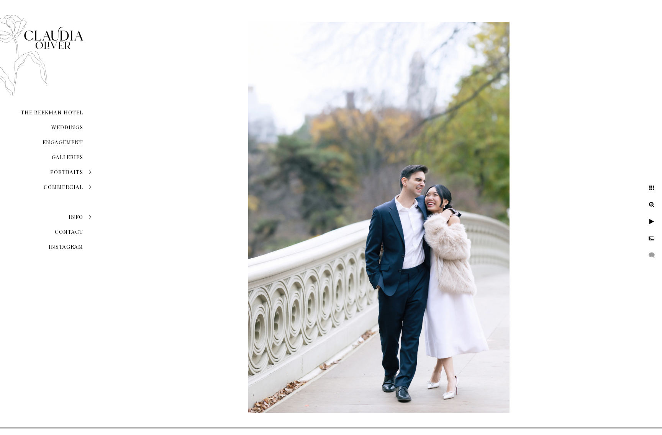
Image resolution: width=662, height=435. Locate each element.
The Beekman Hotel (52, 112)
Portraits (66, 172)
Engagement (63, 142)
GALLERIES (67, 157)
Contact (69, 231)
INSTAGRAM (66, 246)
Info (76, 216)
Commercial (63, 187)
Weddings (67, 127)
